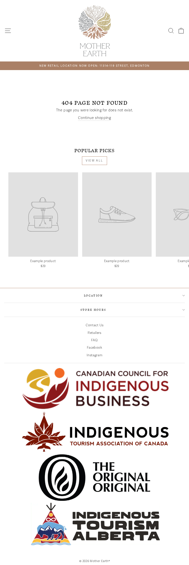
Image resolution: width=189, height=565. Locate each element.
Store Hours (93, 310)
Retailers (94, 333)
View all (94, 160)
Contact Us (95, 325)
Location (93, 295)
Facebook (94, 347)
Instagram (94, 355)
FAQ (94, 340)
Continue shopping (94, 118)
